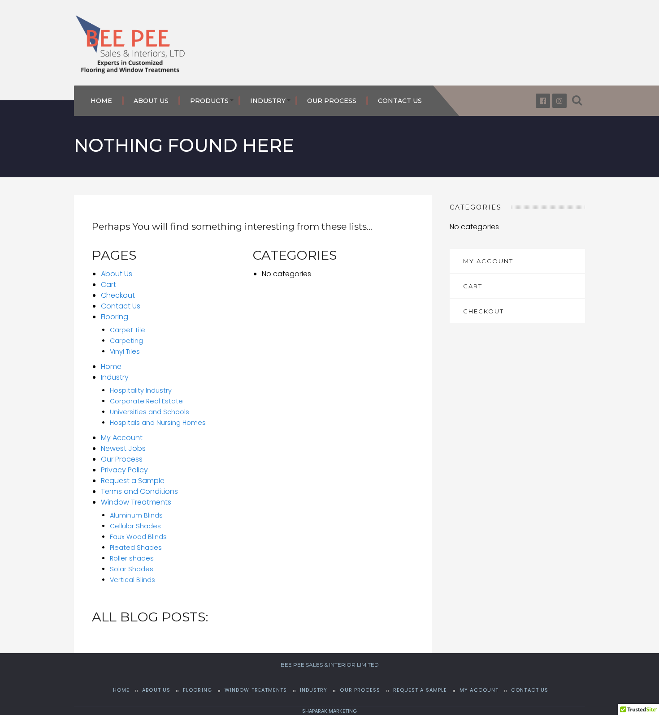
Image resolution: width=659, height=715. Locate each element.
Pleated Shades (136, 547)
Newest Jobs (123, 448)
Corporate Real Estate (146, 401)
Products (209, 101)
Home (101, 101)
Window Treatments (136, 502)
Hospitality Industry (141, 390)
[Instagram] (559, 101)
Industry (268, 101)
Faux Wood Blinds (138, 536)
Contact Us (400, 101)
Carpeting (126, 340)
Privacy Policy (124, 470)
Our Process (331, 101)
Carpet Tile (127, 329)
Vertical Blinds (132, 579)
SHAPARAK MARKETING (329, 711)
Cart (108, 284)
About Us (151, 101)
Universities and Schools (149, 411)
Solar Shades (131, 569)
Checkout (118, 295)
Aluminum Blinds (136, 515)
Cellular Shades (135, 526)
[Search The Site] (577, 101)
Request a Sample (133, 480)
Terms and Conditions (139, 491)
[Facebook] (543, 101)
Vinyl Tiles (125, 351)
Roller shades (132, 558)
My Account (122, 437)
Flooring (114, 317)
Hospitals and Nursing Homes (158, 422)
